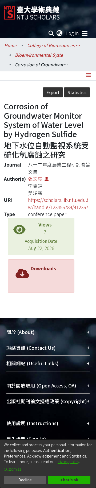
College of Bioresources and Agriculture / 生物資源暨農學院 (54, 45)
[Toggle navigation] (84, 33)
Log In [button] (72, 33)
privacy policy (68, 461)
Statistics (76, 92)
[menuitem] (59, 33)
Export (52, 92)
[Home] (31, 11)
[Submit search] (51, 33)
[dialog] (48, 463)
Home (10, 45)
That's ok (69, 479)
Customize (13, 469)
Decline (25, 479)
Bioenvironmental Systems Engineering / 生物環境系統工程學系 (41, 55)
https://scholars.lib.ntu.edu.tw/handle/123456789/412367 (58, 203)
